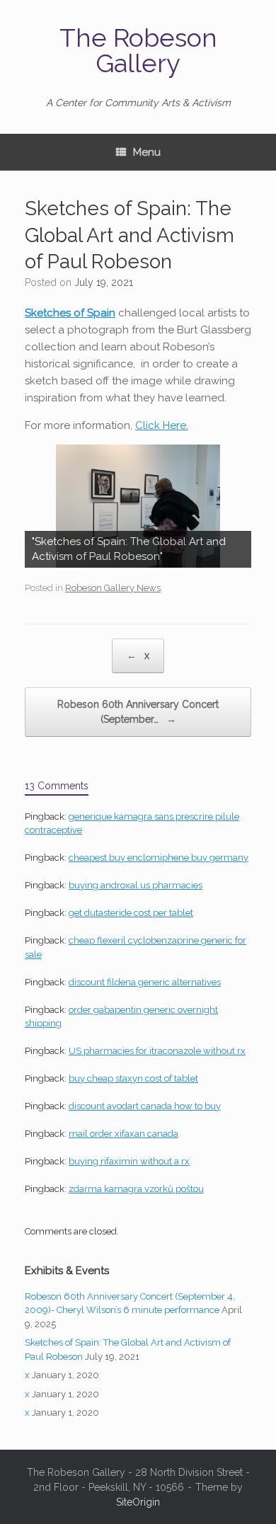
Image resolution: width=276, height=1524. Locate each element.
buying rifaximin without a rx (129, 1161)
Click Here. (161, 425)
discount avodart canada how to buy (145, 1106)
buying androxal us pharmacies (135, 885)
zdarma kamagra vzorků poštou (136, 1189)
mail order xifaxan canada (123, 1133)
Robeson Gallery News (113, 588)
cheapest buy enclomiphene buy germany (158, 857)
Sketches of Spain (70, 312)
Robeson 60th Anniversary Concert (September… (138, 712)
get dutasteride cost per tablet (131, 912)
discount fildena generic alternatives (145, 982)
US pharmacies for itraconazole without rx (157, 1050)
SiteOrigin (138, 1502)
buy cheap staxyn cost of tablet (133, 1078)
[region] (138, 506)
